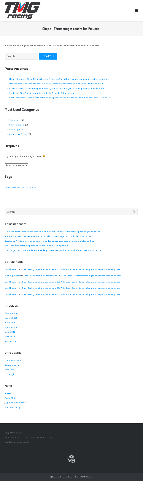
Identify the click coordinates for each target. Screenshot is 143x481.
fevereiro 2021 (12, 313)
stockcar (35, 187)
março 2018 (11, 341)
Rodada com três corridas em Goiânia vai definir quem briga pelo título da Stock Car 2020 (56, 83)
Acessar (8, 393)
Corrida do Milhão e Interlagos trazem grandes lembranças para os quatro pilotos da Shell (56, 88)
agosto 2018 (11, 327)
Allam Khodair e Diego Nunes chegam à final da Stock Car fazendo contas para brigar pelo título (59, 79)
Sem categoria (16, 124)
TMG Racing (88, 477)
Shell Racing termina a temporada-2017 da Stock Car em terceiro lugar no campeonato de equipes (71, 269)
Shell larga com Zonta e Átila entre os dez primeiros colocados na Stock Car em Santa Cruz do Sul (60, 97)
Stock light (14, 129)
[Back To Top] (133, 472)
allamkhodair (10, 187)
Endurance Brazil (18, 134)
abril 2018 (10, 336)
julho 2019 (10, 322)
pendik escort (11, 269)
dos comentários (15, 402)
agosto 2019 (11, 318)
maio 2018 (10, 332)
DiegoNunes (26, 187)
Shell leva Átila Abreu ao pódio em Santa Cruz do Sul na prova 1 (42, 93)
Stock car (14, 120)
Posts (10, 398)
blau (18, 187)
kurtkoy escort (12, 275)
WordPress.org (12, 407)
